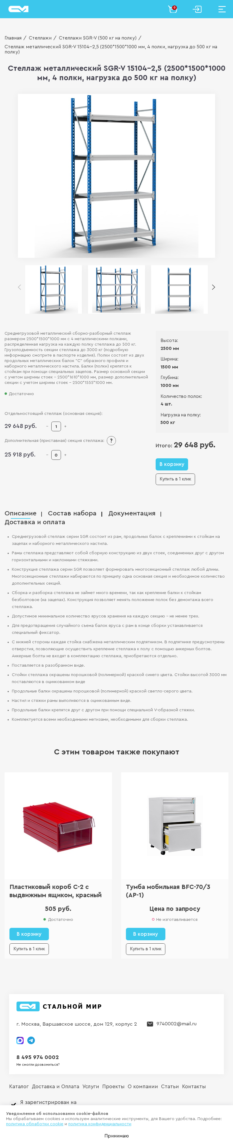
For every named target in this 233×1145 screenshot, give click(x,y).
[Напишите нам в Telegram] (31, 1040)
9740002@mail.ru (177, 1023)
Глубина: (169, 377)
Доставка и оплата (35, 522)
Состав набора (72, 513)
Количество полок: (181, 396)
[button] (213, 287)
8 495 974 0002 (37, 1057)
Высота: (169, 340)
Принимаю (116, 1135)
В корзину (172, 464)
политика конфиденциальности (99, 1124)
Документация (132, 513)
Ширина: (169, 359)
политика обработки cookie (34, 1124)
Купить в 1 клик (175, 479)
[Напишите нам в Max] (20, 1040)
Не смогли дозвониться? (38, 1064)
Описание (20, 513)
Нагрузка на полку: (180, 415)
